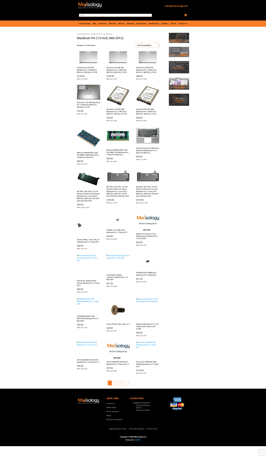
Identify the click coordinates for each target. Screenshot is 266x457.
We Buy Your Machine (114, 420)
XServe (173, 24)
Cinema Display (84, 24)
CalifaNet (137, 440)
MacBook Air (141, 24)
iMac (94, 24)
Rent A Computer (113, 412)
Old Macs (165, 24)
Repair (109, 415)
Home (79, 34)
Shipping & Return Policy (117, 429)
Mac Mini (112, 24)
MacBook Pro (154, 24)
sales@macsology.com (176, 6)
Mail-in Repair (111, 407)
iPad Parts (103, 24)
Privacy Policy (152, 429)
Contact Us (182, 24)
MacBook (130, 24)
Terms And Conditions (137, 429)
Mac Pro (121, 24)
